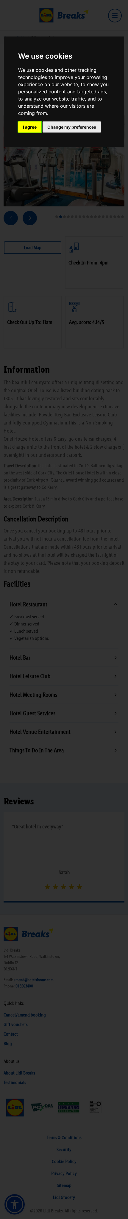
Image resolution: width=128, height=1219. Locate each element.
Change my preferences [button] (71, 127)
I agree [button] (30, 127)
